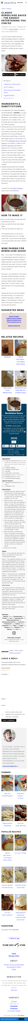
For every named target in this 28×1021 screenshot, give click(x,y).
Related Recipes (9, 98)
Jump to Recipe (9, 74)
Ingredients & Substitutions (12, 84)
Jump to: (8, 81)
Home (3, 8)
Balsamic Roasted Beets (14, 320)
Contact (14, 1001)
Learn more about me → (10, 766)
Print (6, 446)
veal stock (10, 145)
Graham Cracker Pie (14, 325)
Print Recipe (21, 74)
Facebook (21, 446)
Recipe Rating (5, 668)
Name (3, 699)
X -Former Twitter (14, 1011)
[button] (11, 438)
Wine (17, 956)
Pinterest (14, 1008)
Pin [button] (13, 446)
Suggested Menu (9, 95)
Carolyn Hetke (17, 425)
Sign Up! (14, 990)
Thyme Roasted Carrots (14, 322)
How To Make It (9, 87)
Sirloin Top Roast (14, 316)
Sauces (9, 8)
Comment (5, 674)
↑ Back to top (14, 938)
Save (13, 442)
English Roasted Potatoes (14, 318)
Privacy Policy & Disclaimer (14, 964)
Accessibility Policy (14, 967)
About (14, 969)
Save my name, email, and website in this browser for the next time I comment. (15, 714)
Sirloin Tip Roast (17, 188)
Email (3, 705)
